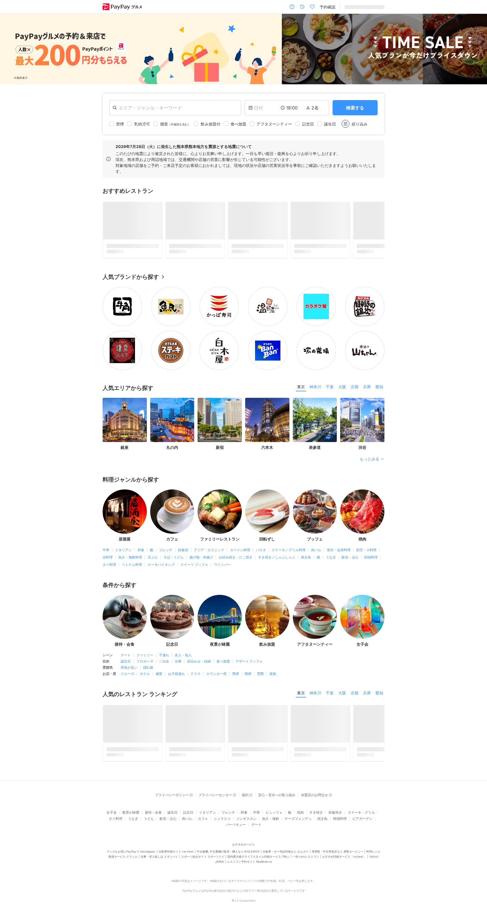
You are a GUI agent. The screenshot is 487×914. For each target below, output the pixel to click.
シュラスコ (222, 809)
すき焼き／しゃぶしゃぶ (276, 548)
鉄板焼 (183, 540)
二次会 (164, 652)
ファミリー (144, 646)
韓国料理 (371, 548)
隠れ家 (148, 658)
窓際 (260, 665)
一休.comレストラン (306, 847)
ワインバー (222, 555)
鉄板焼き (335, 803)
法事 (178, 652)
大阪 (342, 377)
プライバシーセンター (215, 786)
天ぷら (153, 548)
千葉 (330, 377)
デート (126, 646)
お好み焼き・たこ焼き (236, 548)
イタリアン (123, 540)
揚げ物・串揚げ (201, 548)
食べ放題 (223, 652)
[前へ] (10, 49)
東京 (301, 377)
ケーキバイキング (161, 555)
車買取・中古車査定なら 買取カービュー (337, 842)
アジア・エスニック (209, 540)
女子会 (112, 803)
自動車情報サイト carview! (176, 842)
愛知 (379, 377)
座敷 (272, 665)
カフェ (203, 809)
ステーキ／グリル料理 (289, 540)
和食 (141, 540)
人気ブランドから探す (131, 267)
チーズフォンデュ (298, 809)
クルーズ (127, 665)
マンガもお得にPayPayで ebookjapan (131, 842)
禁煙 (235, 665)
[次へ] (477, 49)
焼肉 (300, 803)
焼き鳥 (306, 548)
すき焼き (316, 803)
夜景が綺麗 (130, 803)
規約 (245, 786)
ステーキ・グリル (361, 803)
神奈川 (315, 377)
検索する (355, 108)
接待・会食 (153, 803)
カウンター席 (216, 665)
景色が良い (129, 658)
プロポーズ (144, 652)
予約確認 (327, 7)
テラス (196, 665)
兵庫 (367, 377)
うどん (149, 809)
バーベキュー (235, 815)
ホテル (145, 665)
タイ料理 (109, 555)
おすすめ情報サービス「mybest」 (344, 847)
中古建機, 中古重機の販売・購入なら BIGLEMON (228, 842)
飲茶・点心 (350, 548)
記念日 (188, 803)
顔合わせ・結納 (199, 652)
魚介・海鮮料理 (130, 548)
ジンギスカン (246, 809)
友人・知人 (183, 646)
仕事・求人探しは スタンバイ (159, 847)
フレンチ (165, 540)
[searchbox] (175, 108)
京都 (354, 377)
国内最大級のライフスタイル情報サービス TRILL (258, 847)
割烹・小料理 (366, 540)
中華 (106, 540)
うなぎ (331, 548)
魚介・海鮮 (270, 809)
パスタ (261, 540)
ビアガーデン (362, 809)
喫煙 (248, 665)
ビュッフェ (273, 803)
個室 (159, 665)
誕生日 (126, 652)
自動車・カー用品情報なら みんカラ (286, 842)
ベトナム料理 (132, 555)
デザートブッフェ (249, 652)
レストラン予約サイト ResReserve (249, 852)
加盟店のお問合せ (314, 786)
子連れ (164, 646)
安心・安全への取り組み (276, 786)
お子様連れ (176, 665)
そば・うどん (173, 548)
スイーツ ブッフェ (194, 555)
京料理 (108, 548)
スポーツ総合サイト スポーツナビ (202, 847)
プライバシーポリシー (172, 786)
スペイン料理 (240, 540)
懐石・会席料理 (339, 540)
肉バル (316, 540)
